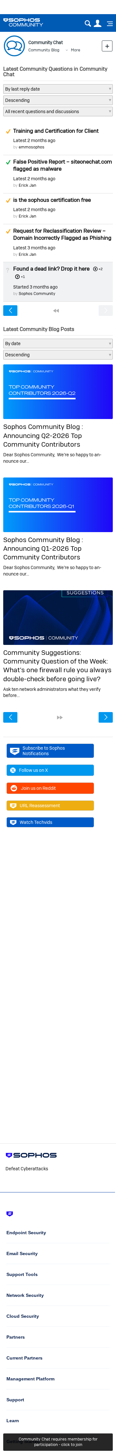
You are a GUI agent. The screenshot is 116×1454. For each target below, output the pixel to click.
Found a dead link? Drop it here (51, 268)
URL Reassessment (40, 805)
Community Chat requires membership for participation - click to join (58, 1441)
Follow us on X (33, 770)
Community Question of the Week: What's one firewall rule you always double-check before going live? (57, 670)
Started (35, 287)
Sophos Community (37, 293)
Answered (8, 162)
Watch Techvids (36, 822)
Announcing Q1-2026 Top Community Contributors (42, 552)
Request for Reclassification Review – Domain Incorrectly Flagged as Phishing (62, 234)
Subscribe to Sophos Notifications (44, 750)
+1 (22, 276)
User (97, 23)
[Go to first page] (56, 311)
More (75, 50)
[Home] (31, 22)
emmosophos (31, 147)
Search (87, 23)
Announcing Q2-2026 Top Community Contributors (42, 440)
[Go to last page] (60, 717)
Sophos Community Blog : (43, 426)
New (107, 45)
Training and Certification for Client (56, 130)
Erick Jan (27, 185)
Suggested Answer (8, 131)
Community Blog (43, 50)
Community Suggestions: (42, 652)
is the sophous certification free (52, 199)
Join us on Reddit (38, 788)
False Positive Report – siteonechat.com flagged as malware (62, 165)
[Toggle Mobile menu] (107, 24)
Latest (34, 140)
